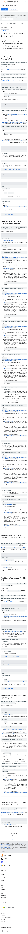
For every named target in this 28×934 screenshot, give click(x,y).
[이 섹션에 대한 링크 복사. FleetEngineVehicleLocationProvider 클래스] (14, 59)
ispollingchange (9, 214)
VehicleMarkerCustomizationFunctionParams (15, 525)
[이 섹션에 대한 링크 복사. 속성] (4, 148)
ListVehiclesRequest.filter (13, 759)
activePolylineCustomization (9, 252)
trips (3, 557)
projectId (4, 245)
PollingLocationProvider (13, 69)
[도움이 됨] (9, 28)
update (3, 199)
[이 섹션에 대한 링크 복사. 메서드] (5, 175)
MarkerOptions (9, 294)
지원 (2, 900)
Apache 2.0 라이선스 (5, 845)
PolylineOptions (9, 259)
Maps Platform (16, 2)
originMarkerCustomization (9, 354)
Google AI (3, 919)
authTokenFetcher (6, 238)
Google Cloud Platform (6, 917)
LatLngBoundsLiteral (17, 631)
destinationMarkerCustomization (10, 288)
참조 (13, 25)
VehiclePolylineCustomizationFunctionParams (14, 257)
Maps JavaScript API (12, 6)
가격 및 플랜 (3, 895)
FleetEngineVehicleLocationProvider (11, 87)
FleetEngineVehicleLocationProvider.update (13, 547)
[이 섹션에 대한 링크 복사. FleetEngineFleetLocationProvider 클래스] (7, 580)
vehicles (4, 822)
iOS (2, 885)
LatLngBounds (7, 631)
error (3, 186)
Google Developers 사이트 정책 (7, 847)
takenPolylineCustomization (9, 452)
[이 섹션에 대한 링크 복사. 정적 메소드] (7, 105)
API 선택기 (3, 874)
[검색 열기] (22, 1)
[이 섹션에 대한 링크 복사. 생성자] (5, 84)
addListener (8, 178)
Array (5, 560)
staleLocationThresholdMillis (10, 151)
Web (2, 6)
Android (2, 883)
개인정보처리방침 (7, 927)
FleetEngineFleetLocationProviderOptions (15, 616)
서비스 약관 (3, 902)
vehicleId (4, 161)
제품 (4, 23)
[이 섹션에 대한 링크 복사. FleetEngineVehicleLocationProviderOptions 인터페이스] (23, 224)
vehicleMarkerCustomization (9, 499)
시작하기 (4, 9)
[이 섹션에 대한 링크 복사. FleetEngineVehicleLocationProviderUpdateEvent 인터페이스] (2, 540)
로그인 (25, 1)
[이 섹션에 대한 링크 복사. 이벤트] (5, 183)
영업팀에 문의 (13, 9)
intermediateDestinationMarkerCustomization (14, 321)
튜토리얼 (3, 877)
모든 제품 (3, 921)
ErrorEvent (11, 193)
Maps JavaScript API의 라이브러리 (9, 80)
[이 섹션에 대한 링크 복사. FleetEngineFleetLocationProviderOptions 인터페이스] (16, 698)
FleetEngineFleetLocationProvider (13, 578)
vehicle (4, 565)
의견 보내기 (5, 30)
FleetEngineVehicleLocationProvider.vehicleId (14, 495)
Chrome (3, 913)
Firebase (3, 915)
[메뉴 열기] (2, 1)
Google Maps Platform (11, 23)
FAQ (2, 872)
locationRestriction (7, 629)
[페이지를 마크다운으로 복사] (14, 36)
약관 (2, 927)
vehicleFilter (5, 649)
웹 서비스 (3, 889)
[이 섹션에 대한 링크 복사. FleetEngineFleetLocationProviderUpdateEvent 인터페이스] (20, 805)
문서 (18, 23)
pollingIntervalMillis (16, 169)
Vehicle (6, 567)
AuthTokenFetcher (8, 240)
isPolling (7, 169)
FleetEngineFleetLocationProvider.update (12, 812)
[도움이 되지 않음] (11, 28)
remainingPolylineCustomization (10, 405)
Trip (8, 560)
